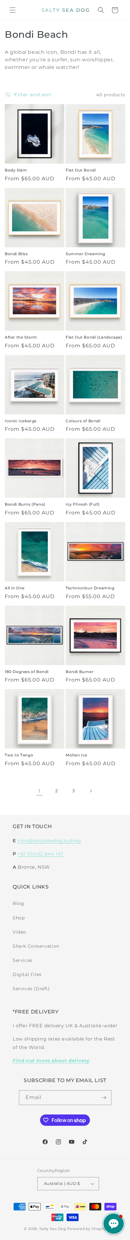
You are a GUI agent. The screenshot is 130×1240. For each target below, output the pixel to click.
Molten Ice (76, 755)
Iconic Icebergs (21, 420)
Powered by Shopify (86, 1228)
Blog (18, 903)
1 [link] (39, 791)
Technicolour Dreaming (90, 588)
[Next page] (91, 791)
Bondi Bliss (16, 253)
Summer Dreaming (85, 253)
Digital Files (27, 974)
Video (19, 932)
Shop (19, 918)
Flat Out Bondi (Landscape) (94, 337)
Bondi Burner (79, 671)
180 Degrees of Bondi (27, 671)
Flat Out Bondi (81, 170)
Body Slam (16, 170)
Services (22, 960)
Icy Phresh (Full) (82, 504)
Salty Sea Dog (52, 1228)
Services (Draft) (31, 988)
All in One (15, 588)
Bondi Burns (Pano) (25, 504)
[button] (13, 10)
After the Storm (21, 337)
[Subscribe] (104, 1097)
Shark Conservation (36, 946)
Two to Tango (19, 755)
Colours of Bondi (83, 420)
